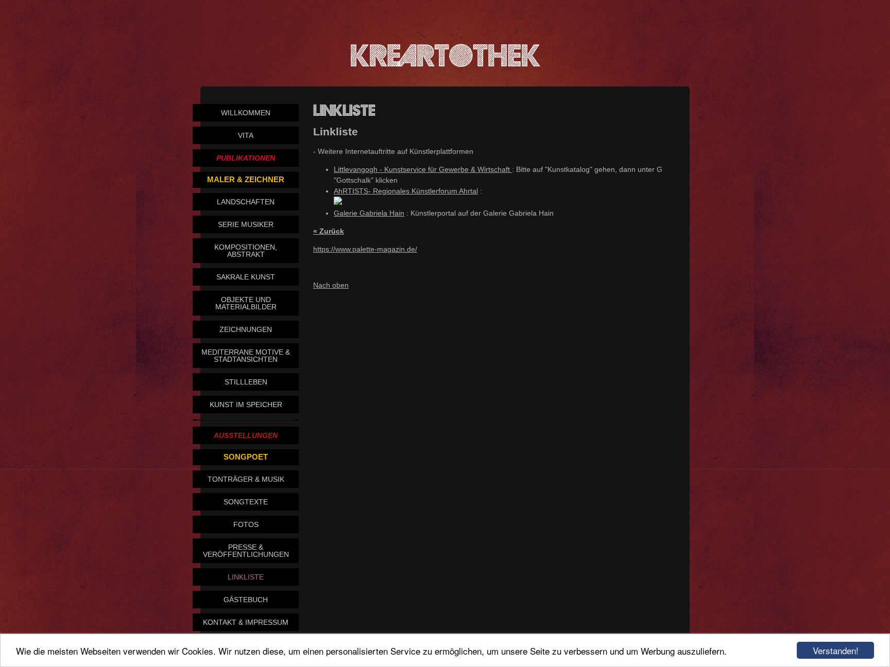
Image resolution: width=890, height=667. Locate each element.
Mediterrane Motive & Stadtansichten (245, 355)
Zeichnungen (245, 329)
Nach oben (331, 285)
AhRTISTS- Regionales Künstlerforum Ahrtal (406, 191)
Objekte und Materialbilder (246, 303)
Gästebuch (246, 599)
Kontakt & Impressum (245, 622)
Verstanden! (836, 650)
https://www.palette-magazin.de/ (365, 249)
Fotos (246, 524)
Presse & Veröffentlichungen (246, 550)
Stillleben (246, 382)
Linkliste (246, 577)
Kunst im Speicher (246, 404)
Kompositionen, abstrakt (245, 250)
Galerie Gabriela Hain (369, 213)
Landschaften (246, 202)
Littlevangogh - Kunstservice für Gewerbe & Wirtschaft (423, 169)
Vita (245, 135)
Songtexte (246, 502)
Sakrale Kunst (245, 277)
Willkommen (245, 113)
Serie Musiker (245, 224)
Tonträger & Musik (246, 479)
